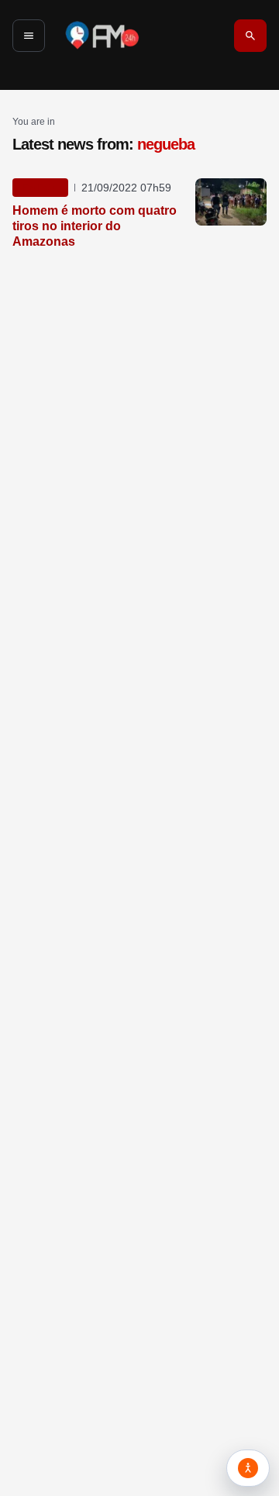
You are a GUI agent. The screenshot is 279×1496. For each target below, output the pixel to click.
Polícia (40, 187)
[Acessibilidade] (248, 1468)
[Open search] (250, 35)
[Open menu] (28, 35)
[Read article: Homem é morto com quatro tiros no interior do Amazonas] (231, 202)
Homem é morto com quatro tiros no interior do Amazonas (94, 226)
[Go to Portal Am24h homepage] (102, 35)
